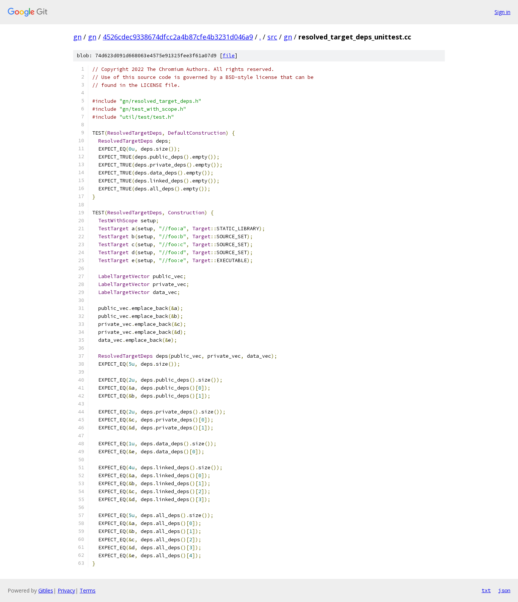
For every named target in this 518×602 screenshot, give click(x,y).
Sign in (502, 12)
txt (486, 590)
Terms (88, 590)
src (272, 36)
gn (77, 36)
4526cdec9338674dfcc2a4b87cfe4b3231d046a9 (178, 36)
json (504, 590)
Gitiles (45, 590)
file (229, 55)
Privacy (66, 590)
